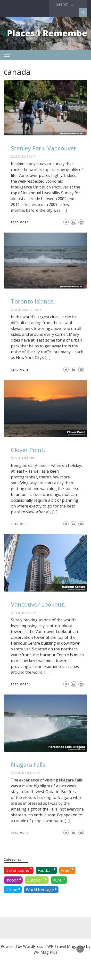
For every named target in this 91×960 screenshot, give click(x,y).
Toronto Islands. (33, 301)
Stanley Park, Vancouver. (44, 148)
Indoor (13, 880)
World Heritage (41, 889)
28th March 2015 (27, 773)
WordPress (33, 946)
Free (67, 870)
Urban (13, 889)
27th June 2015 (25, 458)
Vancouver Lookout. (38, 604)
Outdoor (37, 880)
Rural (59, 880)
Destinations (19, 870)
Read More (19, 222)
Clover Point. (28, 450)
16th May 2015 (25, 613)
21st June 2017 (24, 157)
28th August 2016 (27, 310)
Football (46, 870)
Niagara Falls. (29, 764)
